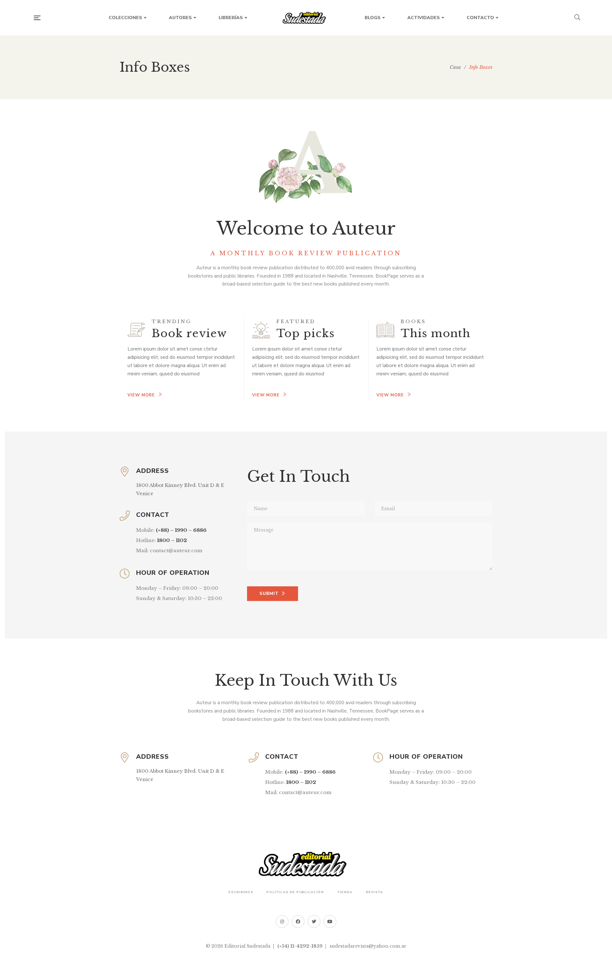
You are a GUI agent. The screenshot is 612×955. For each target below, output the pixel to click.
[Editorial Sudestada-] (306, 17)
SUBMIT (269, 594)
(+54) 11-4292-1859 (300, 946)
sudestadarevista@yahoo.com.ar (368, 946)
